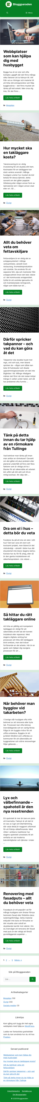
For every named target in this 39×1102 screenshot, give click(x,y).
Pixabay (6, 1037)
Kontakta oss (27, 1091)
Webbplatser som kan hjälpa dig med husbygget (17, 58)
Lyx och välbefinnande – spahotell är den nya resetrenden (18, 804)
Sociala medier (9, 1005)
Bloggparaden (22, 4)
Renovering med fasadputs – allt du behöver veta (18, 898)
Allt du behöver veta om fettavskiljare (17, 247)
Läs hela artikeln (13, 98)
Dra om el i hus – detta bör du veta (19, 530)
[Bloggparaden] (8, 4)
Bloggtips (10, 105)
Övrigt (8, 203)
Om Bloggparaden (19, 1095)
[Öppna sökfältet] (7, 13)
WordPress (29, 1026)
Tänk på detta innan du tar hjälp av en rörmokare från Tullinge (19, 442)
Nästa (18, 960)
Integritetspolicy (13, 1091)
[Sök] (32, 979)
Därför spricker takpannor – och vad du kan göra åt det (18, 346)
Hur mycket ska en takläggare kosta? (17, 152)
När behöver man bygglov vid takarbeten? (19, 708)
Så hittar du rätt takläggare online (19, 616)
